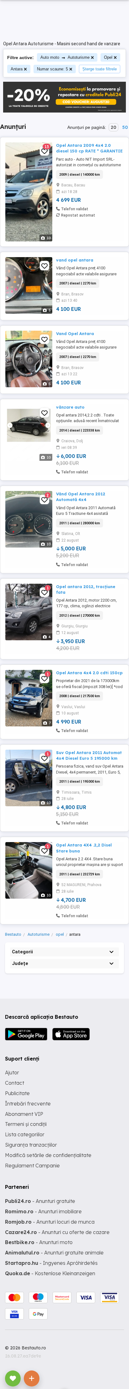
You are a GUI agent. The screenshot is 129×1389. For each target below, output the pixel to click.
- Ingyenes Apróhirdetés (51, 1263)
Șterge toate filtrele (99, 69)
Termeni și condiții (26, 1124)
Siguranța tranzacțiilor (31, 1145)
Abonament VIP (24, 1114)
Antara (17, 69)
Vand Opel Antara (75, 333)
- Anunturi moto (39, 1242)
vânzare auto (70, 407)
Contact (14, 1083)
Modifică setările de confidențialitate (48, 1155)
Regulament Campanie (32, 1165)
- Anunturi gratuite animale (54, 1252)
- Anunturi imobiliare (43, 1211)
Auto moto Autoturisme (65, 57)
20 (113, 127)
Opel (108, 57)
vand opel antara (74, 259)
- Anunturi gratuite (40, 1201)
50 (125, 127)
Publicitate (17, 1093)
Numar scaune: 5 (52, 69)
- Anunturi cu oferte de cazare (57, 1232)
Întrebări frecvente (28, 1103)
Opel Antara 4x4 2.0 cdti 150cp (89, 672)
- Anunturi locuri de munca (50, 1222)
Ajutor (12, 1072)
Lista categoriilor (24, 1134)
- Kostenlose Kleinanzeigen (50, 1273)
